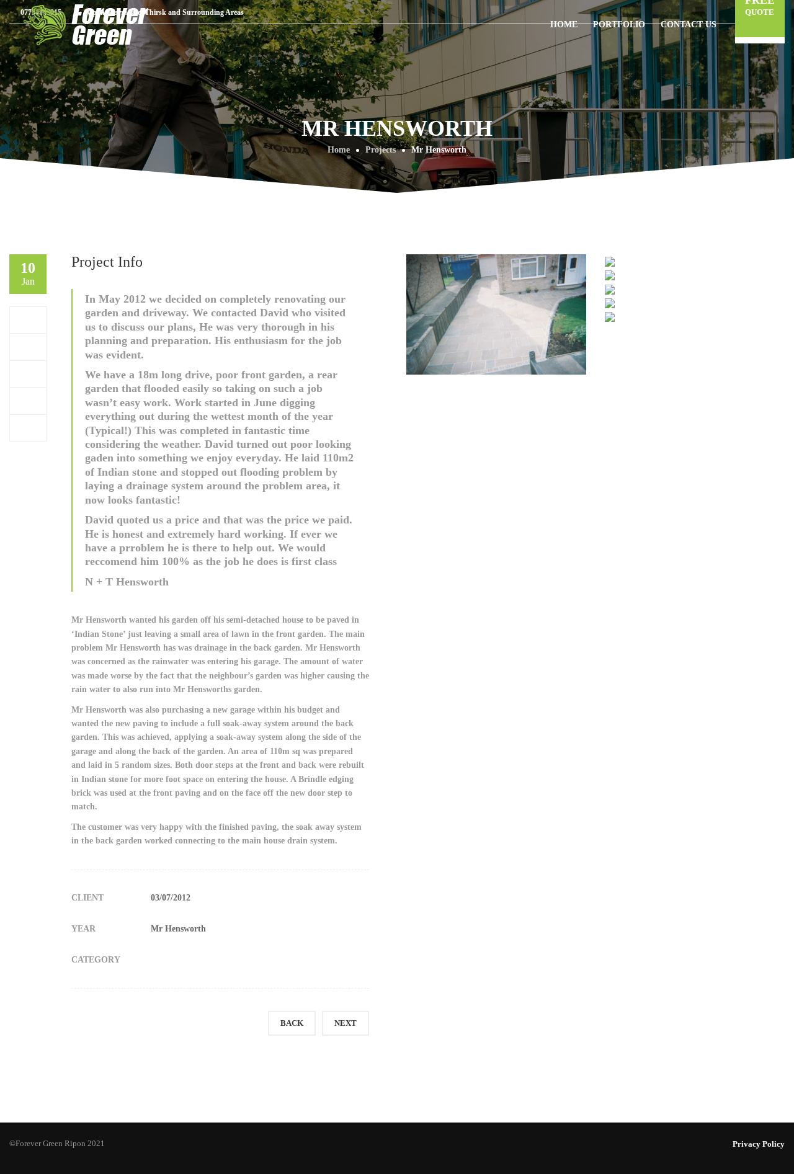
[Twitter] (28, 346)
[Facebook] (28, 319)
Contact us (688, 24)
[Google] (28, 373)
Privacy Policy (759, 1144)
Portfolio (619, 24)
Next (345, 1023)
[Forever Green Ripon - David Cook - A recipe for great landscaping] (86, 24)
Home (564, 24)
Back (291, 1023)
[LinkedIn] (28, 427)
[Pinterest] (28, 400)
